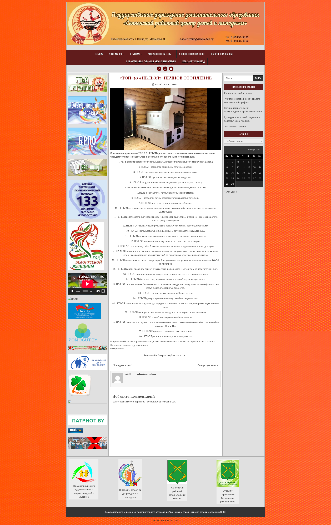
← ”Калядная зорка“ (121, 365)
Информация (115, 54)
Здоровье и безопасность (192, 54)
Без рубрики (164, 355)
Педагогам (135, 54)
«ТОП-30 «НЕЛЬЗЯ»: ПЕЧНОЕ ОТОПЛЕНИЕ (165, 77)
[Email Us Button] (171, 69)
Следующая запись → (209, 365)
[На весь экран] (103, 291)
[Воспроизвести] (72, 291)
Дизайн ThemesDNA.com (165, 520)
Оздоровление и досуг (222, 54)
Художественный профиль (238, 93)
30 (232, 184)
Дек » (234, 191)
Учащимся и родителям (159, 54)
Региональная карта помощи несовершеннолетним (151, 61)
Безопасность (178, 355)
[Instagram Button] (159, 69)
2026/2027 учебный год (193, 61)
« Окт (227, 191)
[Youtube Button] (165, 69)
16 (232, 172)
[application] (87, 284)
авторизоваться (167, 401)
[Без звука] (98, 291)
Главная (99, 54)
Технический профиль (235, 126)
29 (227, 184)
